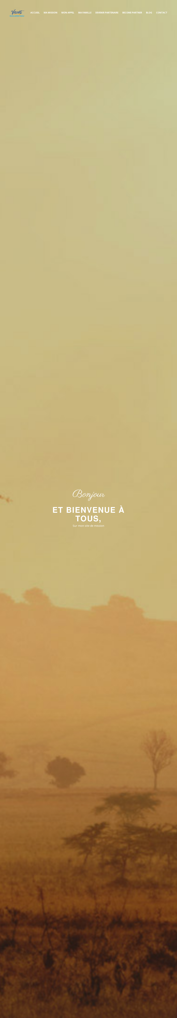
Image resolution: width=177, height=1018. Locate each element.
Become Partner (132, 12)
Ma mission (50, 12)
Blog (149, 12)
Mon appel (67, 12)
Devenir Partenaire (106, 12)
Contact (161, 12)
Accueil (35, 12)
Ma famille (84, 12)
